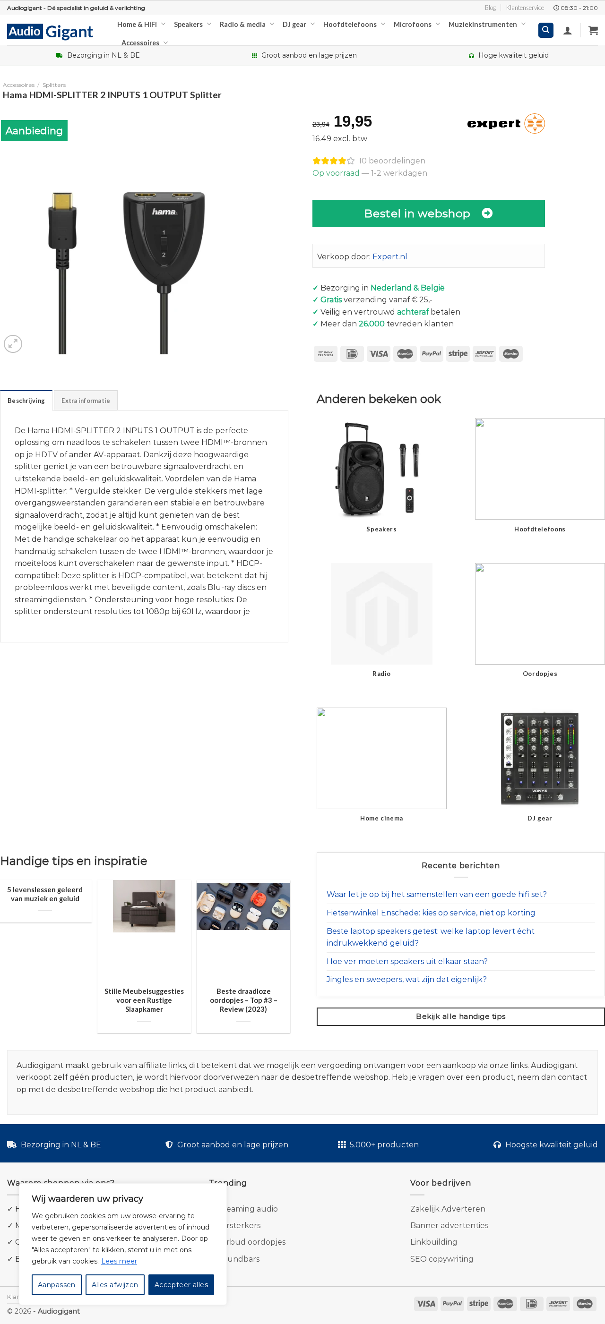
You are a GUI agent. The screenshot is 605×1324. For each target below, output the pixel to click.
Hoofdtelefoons (350, 24)
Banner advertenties (449, 1225)
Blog (490, 7)
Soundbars (238, 1259)
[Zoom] (13, 344)
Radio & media (243, 24)
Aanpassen (57, 1285)
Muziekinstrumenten (483, 24)
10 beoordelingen (392, 160)
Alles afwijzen (115, 1285)
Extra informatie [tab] (85, 400)
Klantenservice (525, 7)
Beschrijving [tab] (26, 400)
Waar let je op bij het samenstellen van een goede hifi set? (437, 894)
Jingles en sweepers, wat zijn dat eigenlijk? (407, 979)
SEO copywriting (442, 1259)
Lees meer (119, 1261)
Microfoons (413, 24)
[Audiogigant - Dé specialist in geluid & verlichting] (55, 31)
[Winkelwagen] (593, 30)
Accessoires (140, 43)
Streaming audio (246, 1208)
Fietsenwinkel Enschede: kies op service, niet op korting (431, 912)
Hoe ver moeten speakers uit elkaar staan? (407, 961)
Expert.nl (389, 256)
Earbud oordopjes (251, 1242)
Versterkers (238, 1225)
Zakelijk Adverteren (447, 1208)
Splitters (54, 84)
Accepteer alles (181, 1285)
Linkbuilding (434, 1242)
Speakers (188, 24)
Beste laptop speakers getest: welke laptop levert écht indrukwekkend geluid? (431, 937)
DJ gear (294, 24)
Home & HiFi (137, 24)
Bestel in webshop (417, 213)
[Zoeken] (546, 30)
